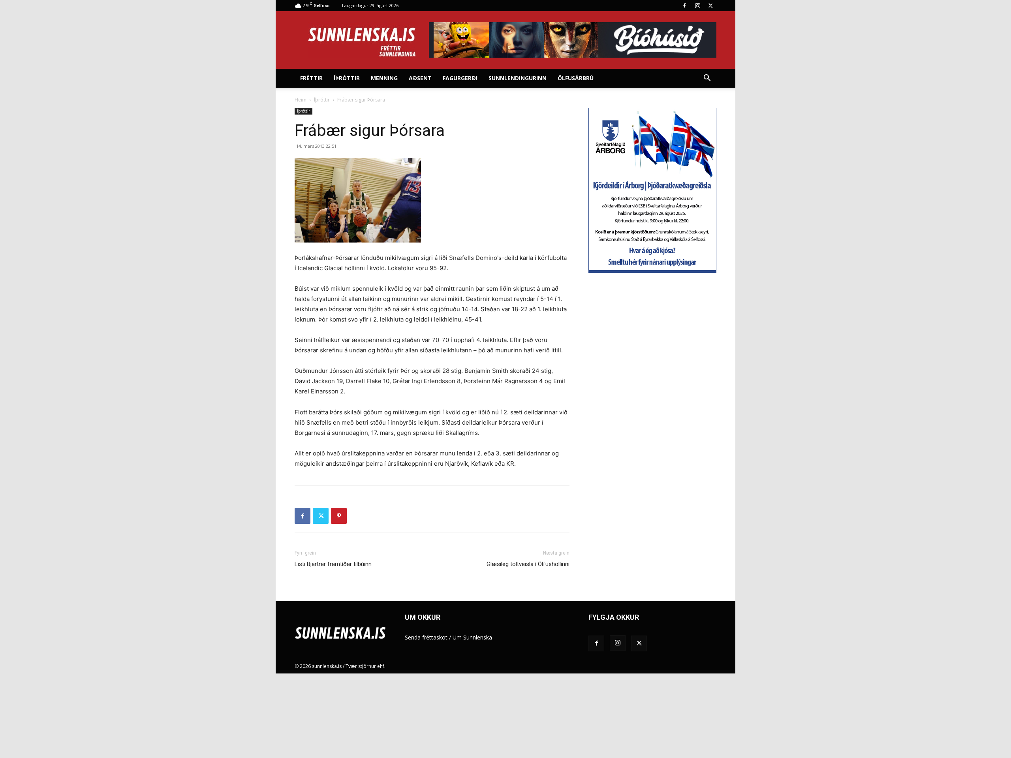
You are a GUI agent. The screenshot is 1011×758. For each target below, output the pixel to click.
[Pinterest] (339, 516)
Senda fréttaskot (426, 637)
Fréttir (311, 78)
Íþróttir (347, 78)
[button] (706, 79)
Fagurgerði (460, 78)
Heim (300, 99)
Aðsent (420, 78)
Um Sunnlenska (472, 637)
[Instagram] (697, 5)
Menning (384, 78)
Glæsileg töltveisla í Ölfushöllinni (528, 564)
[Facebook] (684, 5)
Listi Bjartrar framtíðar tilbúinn (333, 564)
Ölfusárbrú (576, 78)
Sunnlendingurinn (518, 78)
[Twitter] (710, 5)
